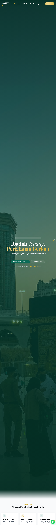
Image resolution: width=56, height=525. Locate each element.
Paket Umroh (18, 4)
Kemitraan (25, 3)
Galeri (30, 3)
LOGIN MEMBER (50, 4)
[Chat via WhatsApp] (53, 522)
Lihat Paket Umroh (38, 261)
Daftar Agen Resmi (33, 266)
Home (14, 3)
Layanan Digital (38, 4)
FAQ (34, 3)
